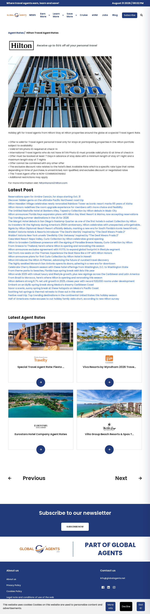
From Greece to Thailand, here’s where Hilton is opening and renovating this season (56, 246)
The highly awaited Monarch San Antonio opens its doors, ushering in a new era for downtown (61, 263)
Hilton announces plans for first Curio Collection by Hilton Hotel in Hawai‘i (49, 256)
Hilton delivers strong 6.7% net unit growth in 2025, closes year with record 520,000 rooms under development (71, 281)
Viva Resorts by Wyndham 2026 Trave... (109, 367)
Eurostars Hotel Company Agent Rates (41, 434)
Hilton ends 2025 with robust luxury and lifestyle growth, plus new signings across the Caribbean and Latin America (73, 274)
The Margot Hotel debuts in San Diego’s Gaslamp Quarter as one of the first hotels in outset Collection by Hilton (72, 221)
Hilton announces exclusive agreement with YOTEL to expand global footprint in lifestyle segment (64, 249)
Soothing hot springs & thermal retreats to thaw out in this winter (45, 291)
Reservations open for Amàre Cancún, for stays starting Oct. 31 (44, 196)
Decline (126, 606)
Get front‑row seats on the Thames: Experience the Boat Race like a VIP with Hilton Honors (60, 253)
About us (11, 579)
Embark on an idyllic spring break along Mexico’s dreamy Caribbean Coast (51, 284)
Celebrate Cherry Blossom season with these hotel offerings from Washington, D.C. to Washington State (68, 267)
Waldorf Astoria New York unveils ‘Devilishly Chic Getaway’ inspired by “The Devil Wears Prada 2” (63, 235)
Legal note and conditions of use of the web (30, 597)
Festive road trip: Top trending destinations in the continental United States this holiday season (62, 295)
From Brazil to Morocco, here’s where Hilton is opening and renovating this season (55, 277)
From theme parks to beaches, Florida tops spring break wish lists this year (51, 270)
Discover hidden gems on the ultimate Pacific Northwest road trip (46, 200)
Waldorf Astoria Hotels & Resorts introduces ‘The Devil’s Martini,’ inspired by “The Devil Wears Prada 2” (66, 232)
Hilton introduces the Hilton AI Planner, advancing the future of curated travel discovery (58, 260)
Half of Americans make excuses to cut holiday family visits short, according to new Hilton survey (63, 298)
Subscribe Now (75, 526)
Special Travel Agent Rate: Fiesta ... (40, 367)
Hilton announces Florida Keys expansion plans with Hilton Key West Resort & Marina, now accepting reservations (73, 214)
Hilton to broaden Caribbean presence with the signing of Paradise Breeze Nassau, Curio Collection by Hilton (70, 242)
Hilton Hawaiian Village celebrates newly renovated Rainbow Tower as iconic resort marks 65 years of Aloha (70, 203)
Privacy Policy (13, 585)
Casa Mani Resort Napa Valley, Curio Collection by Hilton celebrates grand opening (55, 239)
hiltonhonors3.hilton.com (53, 183)
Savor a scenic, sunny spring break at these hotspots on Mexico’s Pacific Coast (53, 288)
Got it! (141, 606)
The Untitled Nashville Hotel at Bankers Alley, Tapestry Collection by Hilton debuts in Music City (62, 210)
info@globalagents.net (112, 578)
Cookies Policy (14, 591)
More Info (111, 606)
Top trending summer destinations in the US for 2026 (38, 217)
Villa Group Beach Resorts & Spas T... (109, 434)
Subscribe (129, 15)
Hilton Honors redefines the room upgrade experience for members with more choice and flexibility (65, 207)
